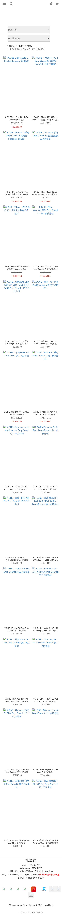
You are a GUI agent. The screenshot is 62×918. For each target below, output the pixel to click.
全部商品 (11, 45)
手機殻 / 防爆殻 (25, 45)
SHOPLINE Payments (35, 912)
